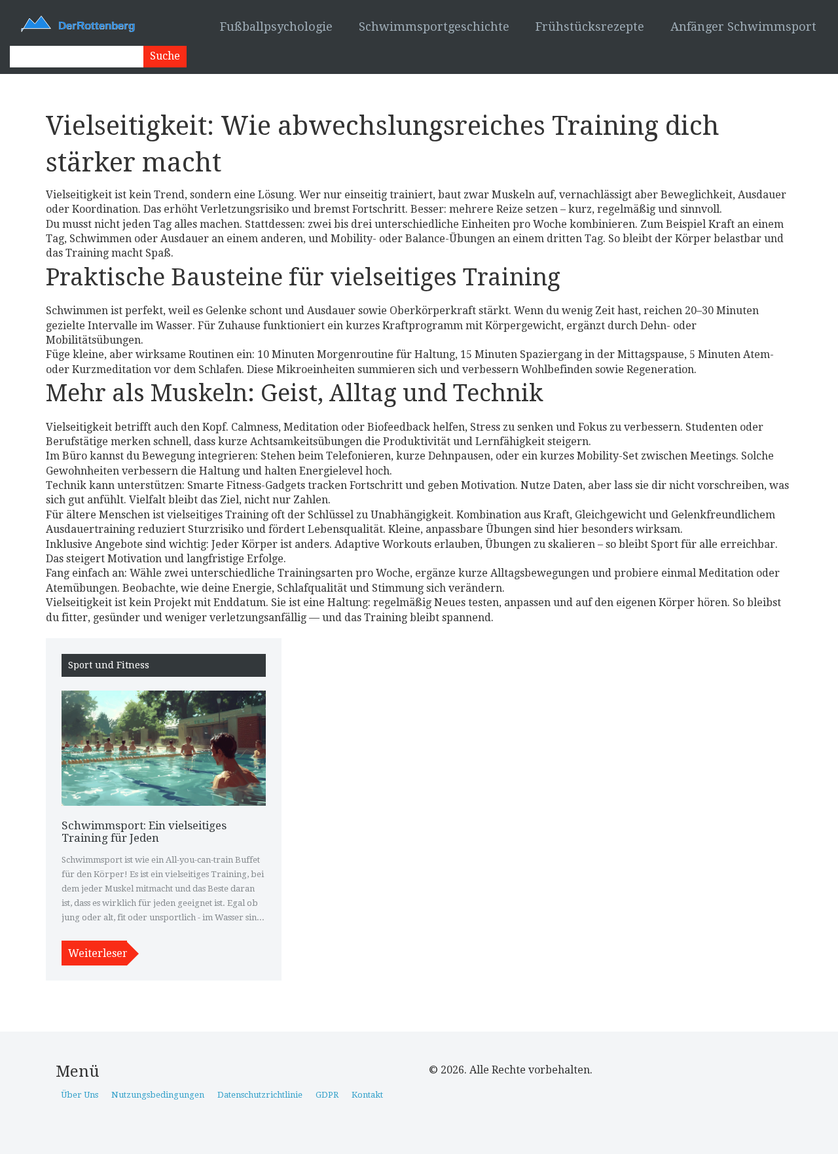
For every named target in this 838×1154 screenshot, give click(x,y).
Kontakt (367, 1095)
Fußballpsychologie (276, 26)
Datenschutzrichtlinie (259, 1095)
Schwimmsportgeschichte (434, 26)
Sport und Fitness (108, 665)
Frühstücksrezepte (590, 26)
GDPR (327, 1095)
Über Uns (79, 1095)
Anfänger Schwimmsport (743, 26)
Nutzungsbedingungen (157, 1095)
